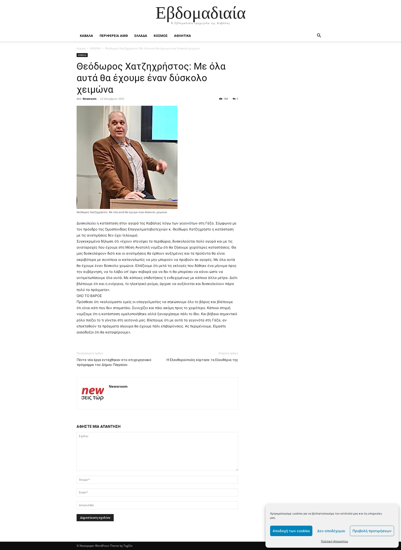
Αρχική (81, 48)
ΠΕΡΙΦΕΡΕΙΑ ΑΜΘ (114, 35)
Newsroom (90, 98)
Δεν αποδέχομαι (331, 531)
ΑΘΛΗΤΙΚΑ (182, 35)
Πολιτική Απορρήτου (334, 541)
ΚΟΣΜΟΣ (161, 35)
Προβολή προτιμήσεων (371, 531)
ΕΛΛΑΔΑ (140, 35)
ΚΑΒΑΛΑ (86, 35)
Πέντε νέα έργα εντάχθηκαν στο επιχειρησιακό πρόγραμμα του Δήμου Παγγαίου (114, 362)
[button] (318, 36)
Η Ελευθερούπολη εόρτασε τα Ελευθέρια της (202, 360)
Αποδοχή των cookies (291, 531)
